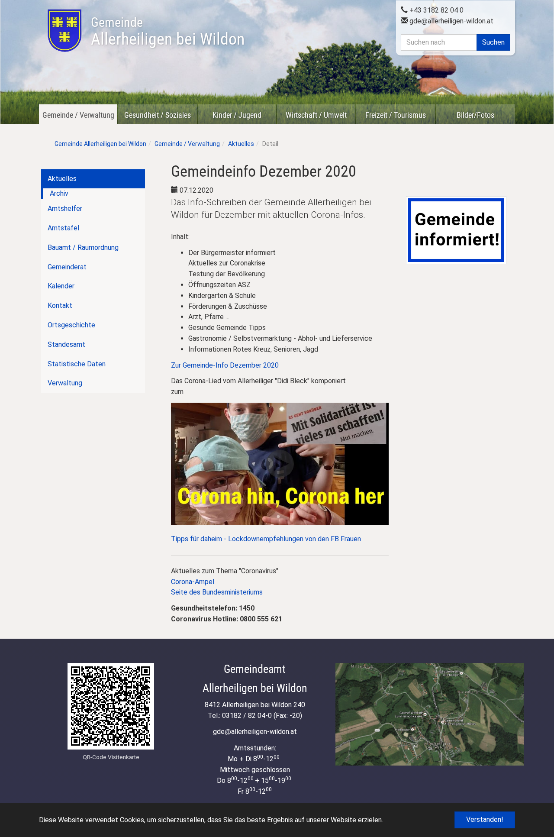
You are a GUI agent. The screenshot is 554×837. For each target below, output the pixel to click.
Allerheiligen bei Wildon (168, 31)
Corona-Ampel (192, 582)
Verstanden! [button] (484, 819)
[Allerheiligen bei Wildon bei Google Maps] (429, 714)
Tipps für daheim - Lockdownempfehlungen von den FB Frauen (266, 539)
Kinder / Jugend (237, 115)
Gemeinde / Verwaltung (78, 115)
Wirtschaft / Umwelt (316, 115)
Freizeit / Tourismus (395, 115)
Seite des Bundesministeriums (217, 592)
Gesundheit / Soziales (157, 115)
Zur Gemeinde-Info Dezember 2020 (225, 365)
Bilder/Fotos (475, 115)
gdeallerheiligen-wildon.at (450, 21)
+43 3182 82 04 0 (436, 10)
